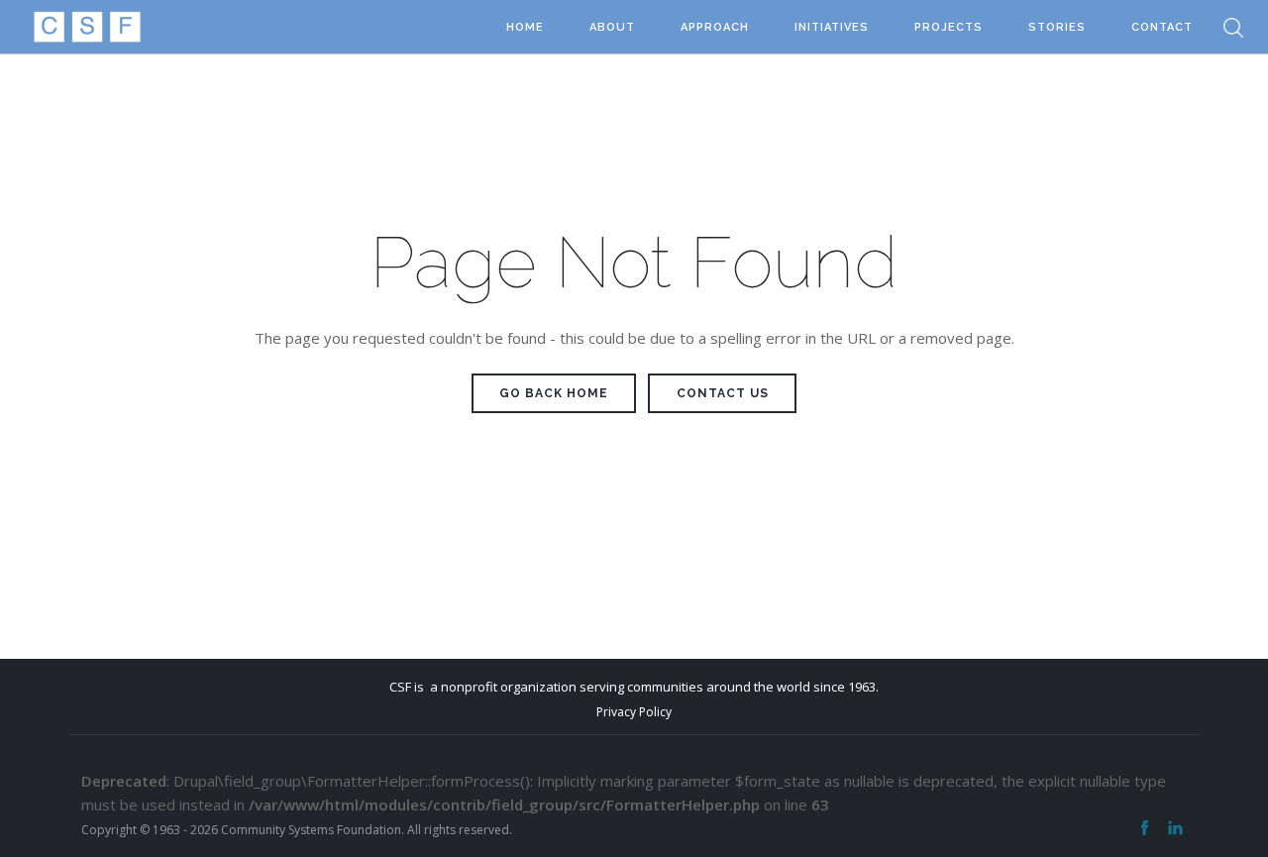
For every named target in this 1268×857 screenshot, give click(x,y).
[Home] (87, 27)
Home (525, 27)
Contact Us (723, 393)
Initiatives (831, 27)
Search (1233, 27)
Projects (948, 27)
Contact (1162, 27)
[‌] (1144, 828)
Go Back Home (553, 393)
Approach (715, 27)
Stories (1057, 27)
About (612, 27)
